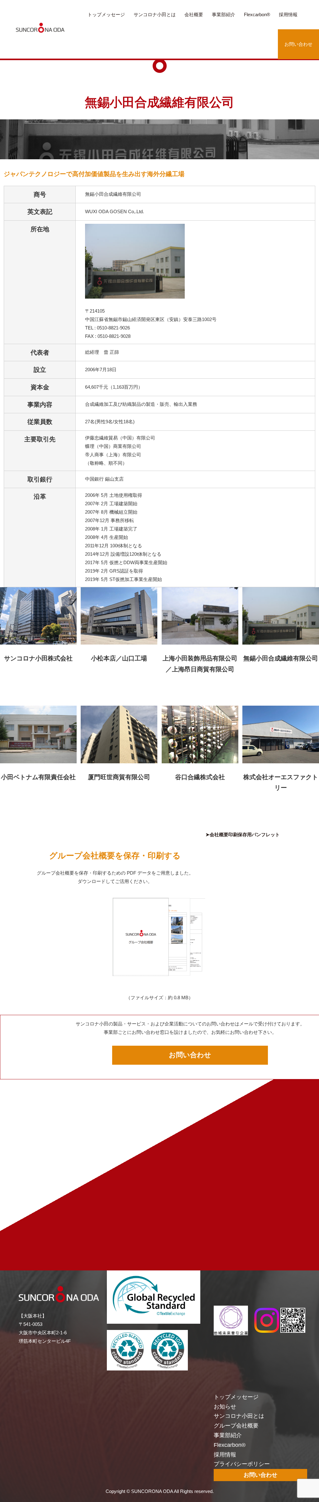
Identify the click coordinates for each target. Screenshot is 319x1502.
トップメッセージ (106, 14)
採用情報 (288, 14)
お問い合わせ (298, 44)
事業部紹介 (223, 14)
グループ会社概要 (236, 1426)
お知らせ (225, 1407)
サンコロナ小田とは (155, 14)
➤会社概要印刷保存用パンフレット (243, 834)
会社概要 (193, 14)
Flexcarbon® (257, 14)
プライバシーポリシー (242, 1464)
